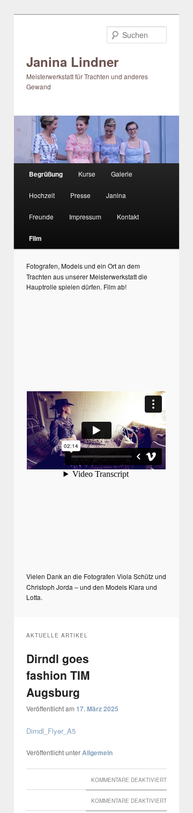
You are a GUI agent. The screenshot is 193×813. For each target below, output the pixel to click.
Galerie (121, 173)
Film (35, 238)
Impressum (85, 216)
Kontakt (128, 216)
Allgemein (97, 752)
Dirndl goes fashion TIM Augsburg (58, 675)
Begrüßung (46, 174)
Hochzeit (42, 195)
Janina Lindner (72, 61)
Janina (116, 195)
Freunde (41, 216)
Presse (80, 195)
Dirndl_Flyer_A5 (51, 731)
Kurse (86, 173)
